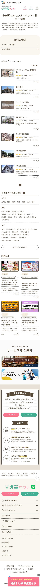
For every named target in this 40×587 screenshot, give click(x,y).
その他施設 (5, 220)
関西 (23, 202)
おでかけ (8, 526)
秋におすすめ (32, 229)
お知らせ (4, 551)
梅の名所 (14, 237)
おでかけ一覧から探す (11, 193)
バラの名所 (23, 232)
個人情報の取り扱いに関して (15, 569)
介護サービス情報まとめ (8, 277)
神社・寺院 (18, 217)
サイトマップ (6, 555)
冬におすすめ (5, 232)
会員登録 (25, 9)
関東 (13, 202)
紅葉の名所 (5, 237)
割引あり (17, 240)
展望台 (34, 217)
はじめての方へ (7, 538)
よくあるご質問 (7, 547)
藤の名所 (26, 235)
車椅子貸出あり (6, 240)
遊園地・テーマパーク (25, 214)
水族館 (10, 217)
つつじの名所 (16, 235)
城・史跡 (27, 217)
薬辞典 (7, 515)
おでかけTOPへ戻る (20, 247)
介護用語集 (5, 542)
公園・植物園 (5, 211)
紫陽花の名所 (5, 235)
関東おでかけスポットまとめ (29, 277)
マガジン (8, 532)
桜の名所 (15, 232)
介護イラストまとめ (7, 317)
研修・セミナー (11, 521)
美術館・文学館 (17, 211)
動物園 (3, 217)
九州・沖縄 (30, 202)
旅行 (2, 229)
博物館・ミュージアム (8, 214)
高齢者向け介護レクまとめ (29, 317)
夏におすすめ (21, 229)
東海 (18, 202)
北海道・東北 (5, 202)
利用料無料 (22, 237)
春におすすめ (10, 229)
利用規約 (31, 569)
